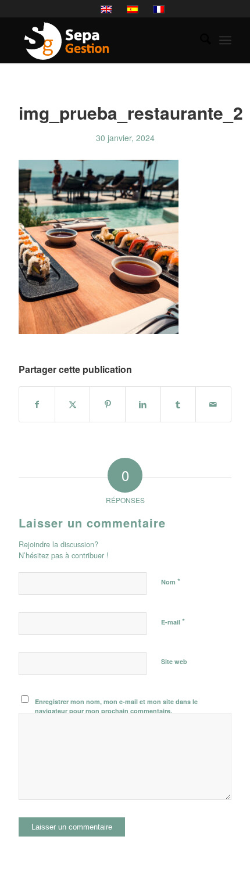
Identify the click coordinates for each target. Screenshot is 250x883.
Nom (170, 581)
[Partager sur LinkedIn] (143, 404)
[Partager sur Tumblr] (178, 404)
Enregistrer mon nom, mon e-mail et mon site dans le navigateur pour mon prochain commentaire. (116, 706)
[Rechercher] (199, 40)
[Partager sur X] (72, 404)
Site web (174, 661)
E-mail (173, 621)
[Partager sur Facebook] (37, 404)
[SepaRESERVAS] (103, 40)
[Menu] (225, 40)
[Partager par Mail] (213, 404)
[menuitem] (199, 40)
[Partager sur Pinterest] (107, 404)
